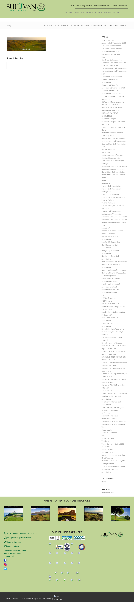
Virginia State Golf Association (113, 466)
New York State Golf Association (114, 261)
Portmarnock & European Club (113, 306)
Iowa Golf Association (110, 194)
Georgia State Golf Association (114, 141)
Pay (103, 295)
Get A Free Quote (108, 149)
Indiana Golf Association (111, 186)
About (78, 6)
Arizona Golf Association (111, 46)
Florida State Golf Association (113, 138)
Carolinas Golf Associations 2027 (114, 62)
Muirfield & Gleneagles (111, 242)
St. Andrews (106, 413)
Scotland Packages (109, 365)
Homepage (106, 183)
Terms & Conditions (109, 432)
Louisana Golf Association (112, 214)
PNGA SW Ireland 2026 (110, 304)
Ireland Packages (108, 203)
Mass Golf (106, 228)
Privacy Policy (107, 309)
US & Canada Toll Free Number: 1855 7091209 (110, 6)
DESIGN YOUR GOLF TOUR (70, 25)
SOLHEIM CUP (107, 390)
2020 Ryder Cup (108, 40)
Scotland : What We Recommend (114, 362)
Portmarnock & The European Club (93, 25)
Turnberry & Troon (109, 452)
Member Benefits (108, 233)
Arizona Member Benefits (112, 48)
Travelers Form (107, 449)
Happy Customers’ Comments (113, 169)
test (103, 435)
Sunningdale (107, 430)
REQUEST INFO (87, 6)
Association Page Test (110, 51)
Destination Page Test (110, 110)
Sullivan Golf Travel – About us (114, 421)
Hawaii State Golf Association (113, 172)
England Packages (109, 118)
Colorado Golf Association (112, 76)
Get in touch (106, 152)
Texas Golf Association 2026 (113, 444)
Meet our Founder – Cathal (112, 231)
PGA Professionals (109, 298)
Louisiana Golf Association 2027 (114, 217)
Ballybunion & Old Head (111, 54)
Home (72, 6)
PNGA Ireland (107, 301)
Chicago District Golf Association (114, 68)
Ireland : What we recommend (113, 197)
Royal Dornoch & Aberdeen (112, 343)
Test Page (105, 441)
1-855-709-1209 (32, 533)
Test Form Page (108, 438)
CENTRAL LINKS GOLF (110, 65)
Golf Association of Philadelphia (114, 166)
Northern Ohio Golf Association (114, 270)
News (104, 482)
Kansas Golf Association (111, 211)
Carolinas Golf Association (112, 60)
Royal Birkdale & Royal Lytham (113, 329)
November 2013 (108, 492)
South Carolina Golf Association (114, 393)
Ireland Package (108, 200)
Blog (9, 25)
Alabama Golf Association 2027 (114, 43)
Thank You (106, 446)
